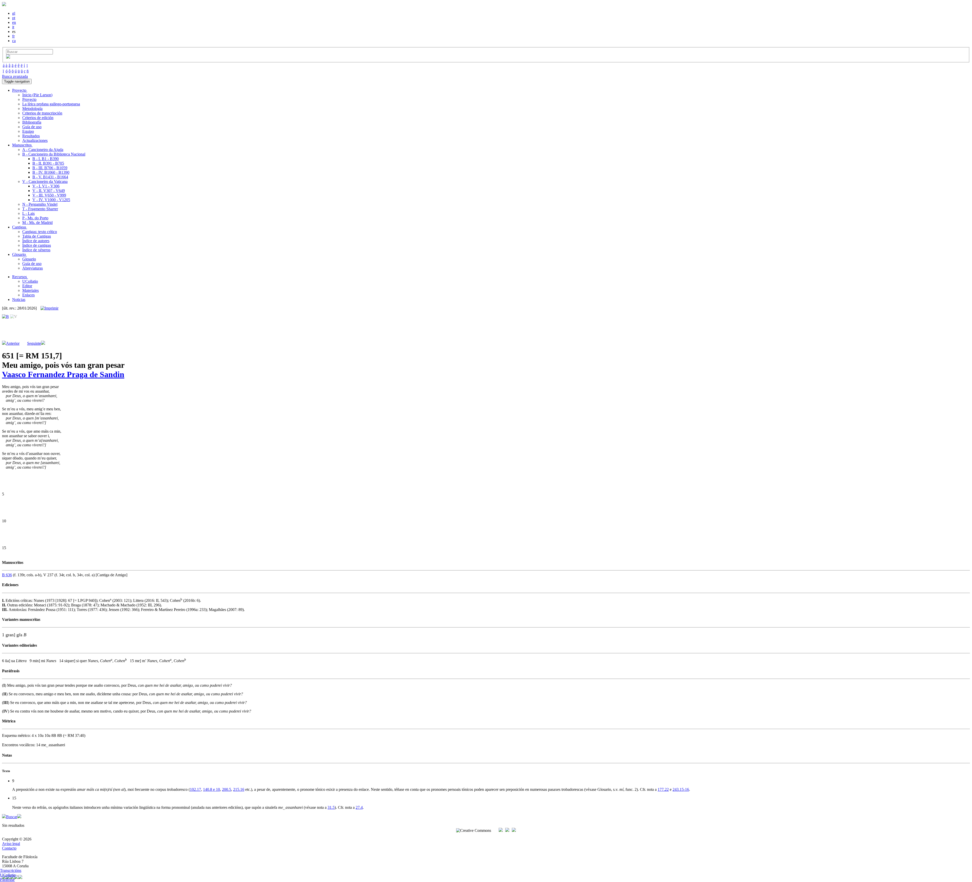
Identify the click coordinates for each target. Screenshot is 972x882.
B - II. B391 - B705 (48, 163)
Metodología (32, 108)
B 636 (7, 575)
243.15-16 (681, 789)
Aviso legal (11, 843)
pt (13, 18)
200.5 (226, 789)
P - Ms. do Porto (35, 218)
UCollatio (30, 281)
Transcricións (10, 870)
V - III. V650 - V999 (49, 195)
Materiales (30, 290)
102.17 (195, 789)
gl (13, 13)
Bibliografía (31, 122)
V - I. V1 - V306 (45, 186)
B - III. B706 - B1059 (49, 168)
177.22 (663, 789)
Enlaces (28, 295)
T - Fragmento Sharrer (40, 209)
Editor (27, 286)
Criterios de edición (37, 118)
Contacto (9, 848)
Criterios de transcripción (42, 113)
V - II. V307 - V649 (48, 190)
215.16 (238, 789)
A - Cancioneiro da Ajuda (42, 149)
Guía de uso (32, 127)
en (14, 22)
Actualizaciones (35, 140)
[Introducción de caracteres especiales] (8, 57)
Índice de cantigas (36, 245)
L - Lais (28, 213)
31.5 (331, 807)
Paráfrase (7, 879)
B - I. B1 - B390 (45, 159)
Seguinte (34, 343)
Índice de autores (35, 241)
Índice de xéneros (36, 250)
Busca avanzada (15, 76)
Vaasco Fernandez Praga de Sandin (63, 374)
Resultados (31, 136)
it (13, 27)
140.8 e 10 (211, 789)
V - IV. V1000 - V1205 (51, 200)
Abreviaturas (32, 268)
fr (13, 36)
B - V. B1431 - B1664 (50, 177)
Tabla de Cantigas (36, 236)
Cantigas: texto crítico (39, 231)
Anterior (12, 343)
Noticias (18, 299)
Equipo (28, 131)
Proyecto (29, 99)
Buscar (11, 817)
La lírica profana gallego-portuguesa (51, 104)
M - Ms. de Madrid (37, 222)
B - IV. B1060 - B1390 (50, 172)
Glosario (29, 259)
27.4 (359, 807)
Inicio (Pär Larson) (37, 95)
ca (14, 41)
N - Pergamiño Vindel (39, 204)
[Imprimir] (49, 308)
